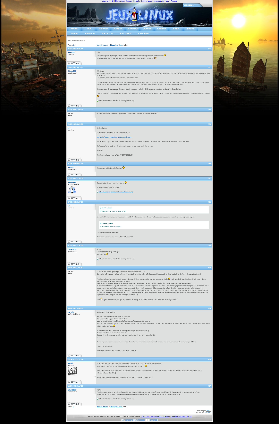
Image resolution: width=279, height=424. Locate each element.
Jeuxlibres (106, 1)
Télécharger (132, 28)
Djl (113, 1)
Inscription (126, 34)
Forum (190, 28)
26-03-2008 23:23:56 (75, 124)
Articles (118, 28)
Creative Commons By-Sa (181, 416)
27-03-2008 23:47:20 (75, 202)
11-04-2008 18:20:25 (75, 359)
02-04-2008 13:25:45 (75, 268)
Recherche (108, 34)
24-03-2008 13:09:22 (75, 109)
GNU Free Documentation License (155, 416)
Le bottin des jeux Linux (142, 1)
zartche (71, 312)
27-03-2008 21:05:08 (75, 178)
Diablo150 (72, 71)
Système (161, 28)
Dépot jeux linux (116, 45)
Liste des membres (90, 34)
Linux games (158, 1)
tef (69, 128)
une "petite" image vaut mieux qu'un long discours (114, 137)
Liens (176, 28)
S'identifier (144, 34)
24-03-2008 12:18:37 (75, 67)
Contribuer (188, 5)
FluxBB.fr (208, 412)
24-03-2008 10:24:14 (75, 49)
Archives (103, 28)
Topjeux (129, 1)
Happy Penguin (171, 1)
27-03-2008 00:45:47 (75, 163)
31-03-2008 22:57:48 (75, 245)
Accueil (74, 28)
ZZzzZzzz (71, 53)
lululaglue (72, 182)
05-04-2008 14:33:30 (75, 308)
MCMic (71, 363)
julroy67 (71, 167)
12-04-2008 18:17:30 (75, 386)
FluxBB (208, 411)
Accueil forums (74, 34)
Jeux (88, 28)
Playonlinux (120, 1)
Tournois (146, 28)
